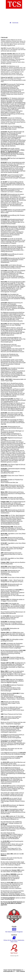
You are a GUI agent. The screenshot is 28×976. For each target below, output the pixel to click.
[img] (14, 4)
